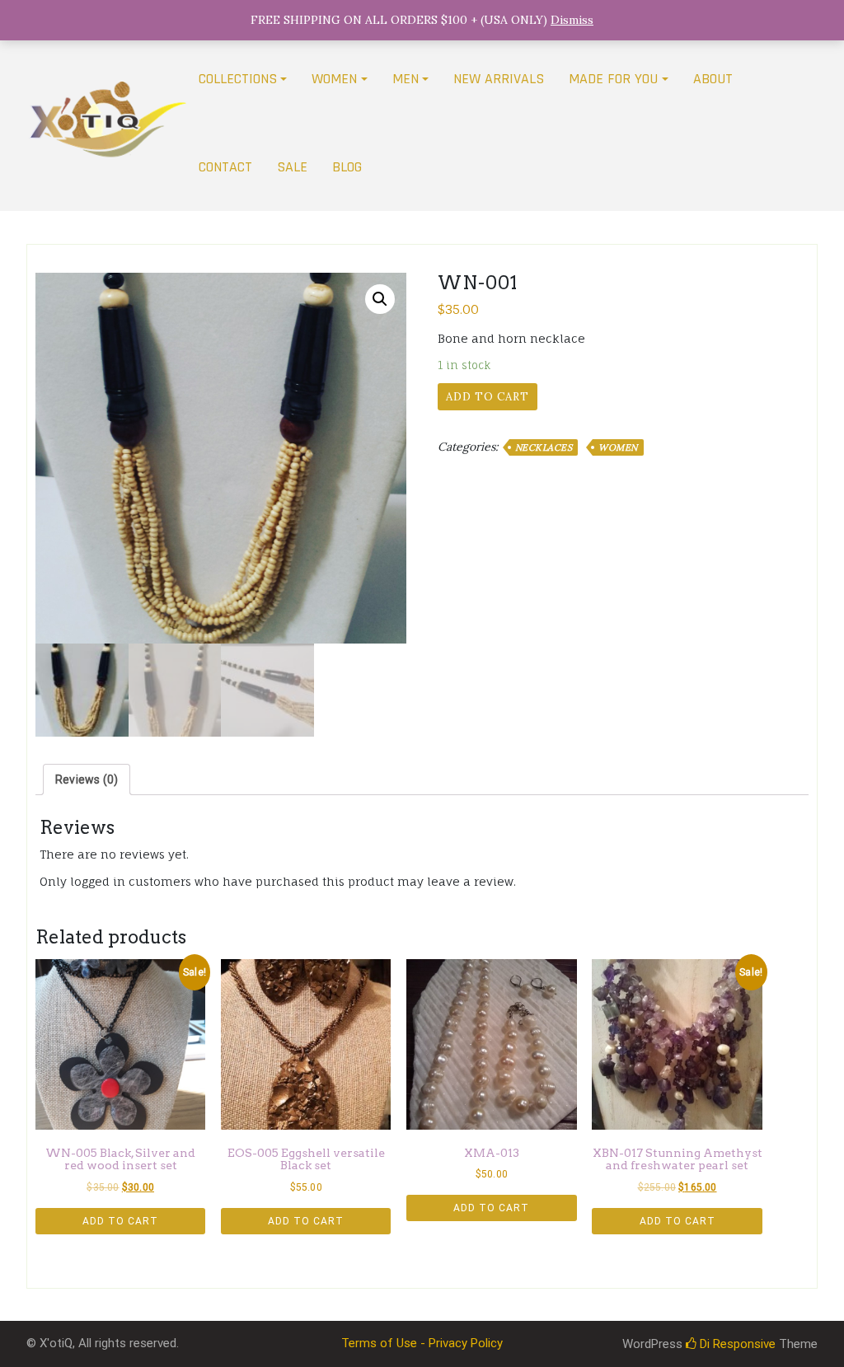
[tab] (86, 779)
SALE (292, 166)
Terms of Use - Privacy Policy (422, 1343)
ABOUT (713, 78)
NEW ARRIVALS (498, 78)
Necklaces (544, 447)
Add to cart (487, 397)
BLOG (347, 166)
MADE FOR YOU (613, 78)
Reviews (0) (86, 779)
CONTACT (225, 166)
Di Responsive (736, 1344)
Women (618, 447)
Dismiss (572, 19)
